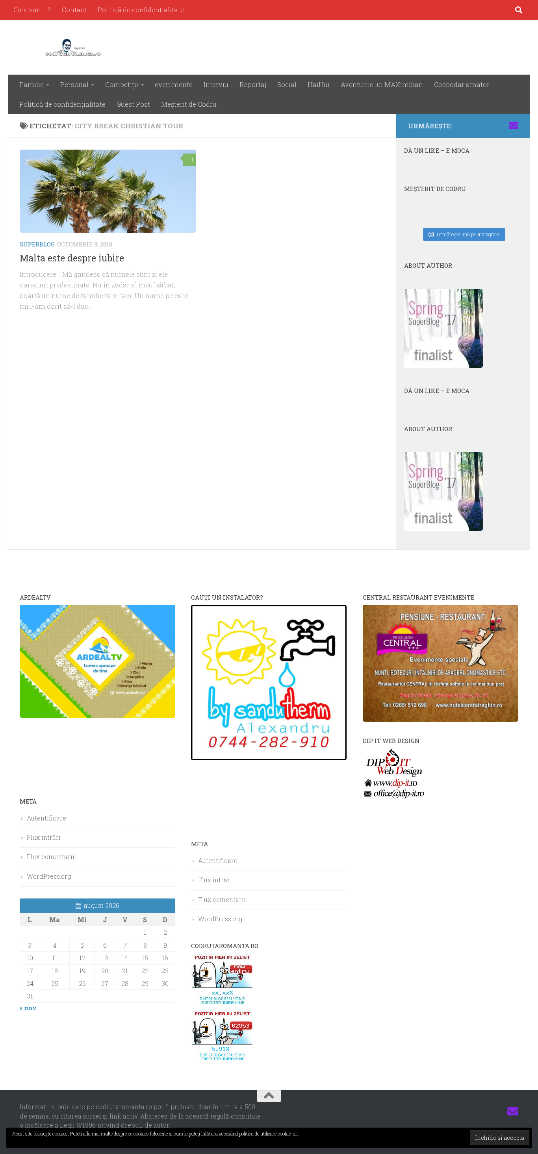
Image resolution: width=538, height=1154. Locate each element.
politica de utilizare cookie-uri (269, 1133)
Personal (74, 84)
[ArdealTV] (97, 715)
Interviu (216, 84)
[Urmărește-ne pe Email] (513, 125)
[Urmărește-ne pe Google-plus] (501, 125)
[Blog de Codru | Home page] (75, 47)
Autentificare (46, 818)
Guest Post (133, 104)
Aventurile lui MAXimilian (382, 84)
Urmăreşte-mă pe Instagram (468, 234)
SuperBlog (37, 244)
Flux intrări (44, 837)
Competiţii (121, 84)
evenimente (174, 84)
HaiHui (319, 84)
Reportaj (252, 84)
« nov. (29, 1008)
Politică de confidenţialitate (141, 9)
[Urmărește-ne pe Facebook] (463, 125)
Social (287, 84)
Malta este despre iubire (72, 258)
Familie (31, 84)
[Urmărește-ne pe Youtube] (488, 125)
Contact (74, 9)
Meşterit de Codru (189, 104)
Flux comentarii (50, 856)
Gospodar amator (462, 84)
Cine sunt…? (32, 9)
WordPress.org (49, 876)
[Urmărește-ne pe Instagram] (475, 125)
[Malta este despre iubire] (108, 191)
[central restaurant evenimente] (440, 719)
